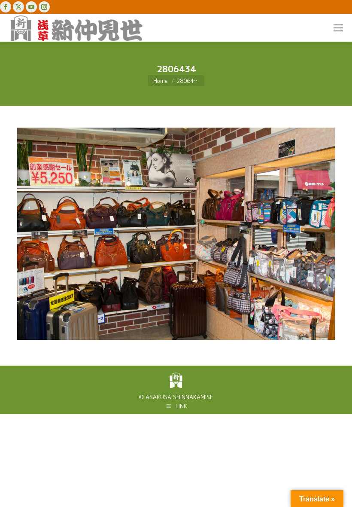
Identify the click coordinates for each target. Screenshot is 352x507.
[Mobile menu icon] (338, 28)
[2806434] (176, 234)
